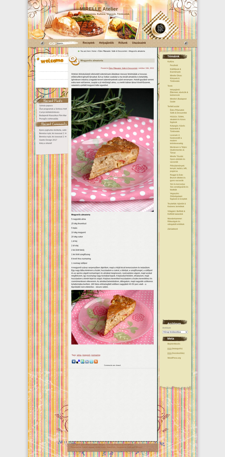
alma (79, 355)
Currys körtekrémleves (49, 112)
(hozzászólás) (176, 353)
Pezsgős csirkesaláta (48, 119)
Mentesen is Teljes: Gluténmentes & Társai (178, 150)
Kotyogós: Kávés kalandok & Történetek (177, 129)
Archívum (166, 328)
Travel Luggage (88, 447)
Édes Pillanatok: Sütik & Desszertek (112, 51)
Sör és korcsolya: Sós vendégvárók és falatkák (179, 187)
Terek (170, 86)
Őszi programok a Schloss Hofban (54, 109)
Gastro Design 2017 (48, 140)
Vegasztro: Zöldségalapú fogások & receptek (178, 196)
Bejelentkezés (174, 344)
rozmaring (95, 355)
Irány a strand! (45, 143)
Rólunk (122, 42)
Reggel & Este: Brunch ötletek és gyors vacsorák (177, 178)
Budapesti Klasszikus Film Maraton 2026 (57, 115)
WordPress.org (174, 358)
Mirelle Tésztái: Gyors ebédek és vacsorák (177, 159)
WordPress (128, 445)
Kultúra (171, 61)
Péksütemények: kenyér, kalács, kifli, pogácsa (178, 168)
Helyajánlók (106, 42)
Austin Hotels (100, 447)
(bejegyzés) (175, 348)
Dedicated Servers (134, 447)
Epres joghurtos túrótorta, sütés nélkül (56, 130)
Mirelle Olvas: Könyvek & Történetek (176, 78)
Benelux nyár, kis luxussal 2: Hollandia (56, 133)
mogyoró (86, 355)
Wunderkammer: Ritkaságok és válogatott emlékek (176, 221)
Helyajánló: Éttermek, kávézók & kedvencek (179, 92)
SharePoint (111, 447)
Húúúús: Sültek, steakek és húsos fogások (177, 119)
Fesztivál (174, 65)
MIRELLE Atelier (99, 9)
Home (94, 51)
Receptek (89, 42)
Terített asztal (173, 106)
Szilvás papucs (46, 105)
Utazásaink (139, 42)
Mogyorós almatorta (92, 60)
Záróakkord (173, 229)
